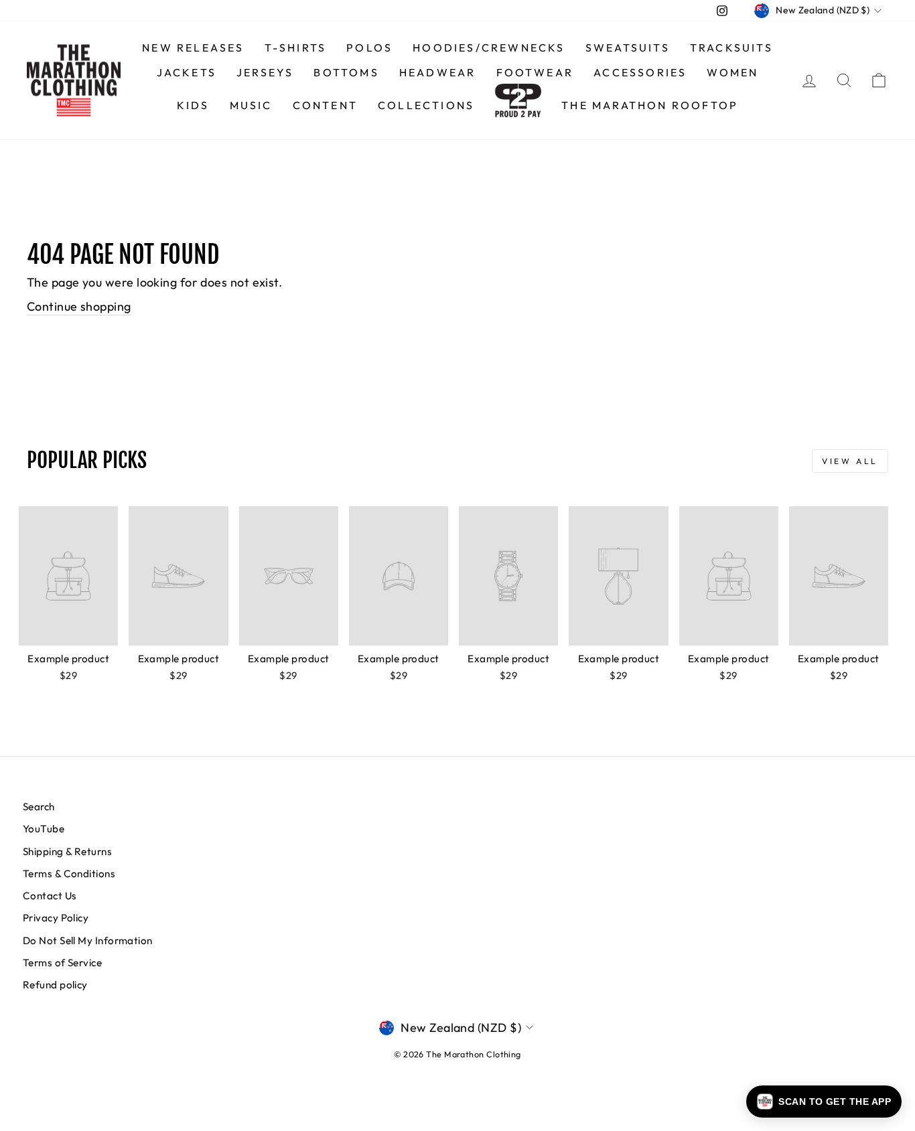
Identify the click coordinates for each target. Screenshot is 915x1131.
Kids (193, 105)
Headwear (437, 72)
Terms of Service (62, 962)
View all (850, 461)
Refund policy (55, 984)
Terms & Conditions (69, 873)
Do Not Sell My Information (88, 940)
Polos (369, 47)
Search (39, 806)
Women (732, 72)
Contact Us (50, 895)
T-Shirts (296, 47)
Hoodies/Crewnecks (489, 47)
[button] (824, 1101)
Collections (426, 105)
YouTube (43, 828)
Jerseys (264, 72)
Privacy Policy (55, 917)
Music (251, 105)
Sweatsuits (627, 47)
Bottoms (345, 72)
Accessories (640, 72)
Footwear (535, 72)
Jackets (186, 72)
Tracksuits (731, 47)
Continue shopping (79, 306)
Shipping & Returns (67, 851)
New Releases (193, 47)
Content (325, 105)
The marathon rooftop (649, 105)
